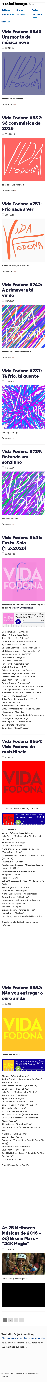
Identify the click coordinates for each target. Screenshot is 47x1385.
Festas (35, 10)
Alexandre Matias (11, 1338)
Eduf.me (4, 1376)
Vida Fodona (7, 14)
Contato (5, 22)
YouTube (21, 14)
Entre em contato (34, 1338)
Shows (20, 10)
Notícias (5, 10)
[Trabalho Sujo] (15, 4)
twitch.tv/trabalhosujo (22, 608)
